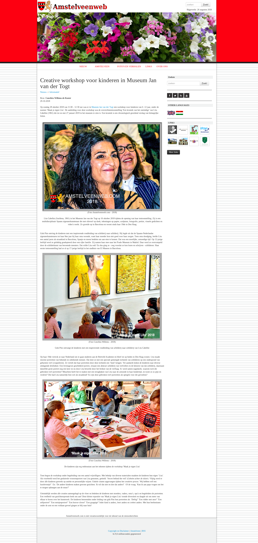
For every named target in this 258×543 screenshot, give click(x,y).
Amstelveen (135, 531)
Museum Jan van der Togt (102, 107)
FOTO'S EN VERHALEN (129, 66)
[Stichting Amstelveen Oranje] (194, 146)
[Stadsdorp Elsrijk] (194, 134)
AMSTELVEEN (102, 66)
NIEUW (83, 66)
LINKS (148, 66)
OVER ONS (162, 66)
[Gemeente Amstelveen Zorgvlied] (183, 146)
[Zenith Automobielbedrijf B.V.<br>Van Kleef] (204, 146)
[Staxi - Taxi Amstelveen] (204, 134)
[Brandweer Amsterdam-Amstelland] (172, 146)
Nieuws (43, 92)
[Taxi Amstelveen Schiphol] (183, 134)
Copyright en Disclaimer (118, 531)
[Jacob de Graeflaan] (172, 134)
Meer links (173, 152)
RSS (144, 531)
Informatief (54, 92)
